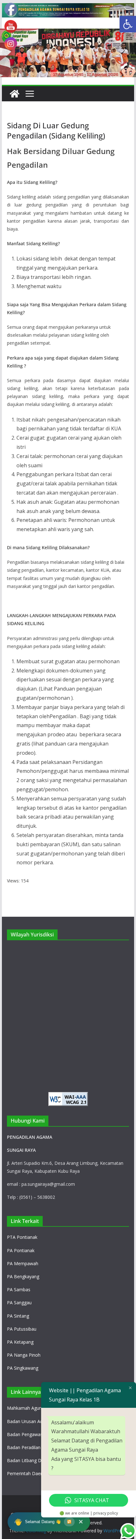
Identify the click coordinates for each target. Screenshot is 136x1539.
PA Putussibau (21, 1329)
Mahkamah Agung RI (28, 1408)
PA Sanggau (19, 1302)
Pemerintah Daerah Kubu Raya (38, 1473)
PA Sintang (18, 1316)
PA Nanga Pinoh (23, 1355)
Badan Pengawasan (27, 1434)
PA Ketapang (20, 1342)
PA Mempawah (22, 1263)
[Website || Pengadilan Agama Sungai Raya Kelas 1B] (68, 7)
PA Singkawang (22, 1368)
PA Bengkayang (23, 1276)
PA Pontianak (20, 1250)
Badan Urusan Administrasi (34, 1421)
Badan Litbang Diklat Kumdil (36, 1460)
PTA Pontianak (22, 1237)
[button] (128, 24)
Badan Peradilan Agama (31, 1447)
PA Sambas (18, 1289)
